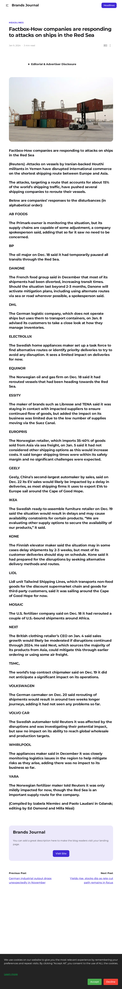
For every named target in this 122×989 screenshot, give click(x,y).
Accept (94, 981)
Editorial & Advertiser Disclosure (53, 64)
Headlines (109, 5)
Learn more (11, 974)
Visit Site (61, 853)
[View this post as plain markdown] (105, 46)
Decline (110, 981)
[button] (7, 5)
